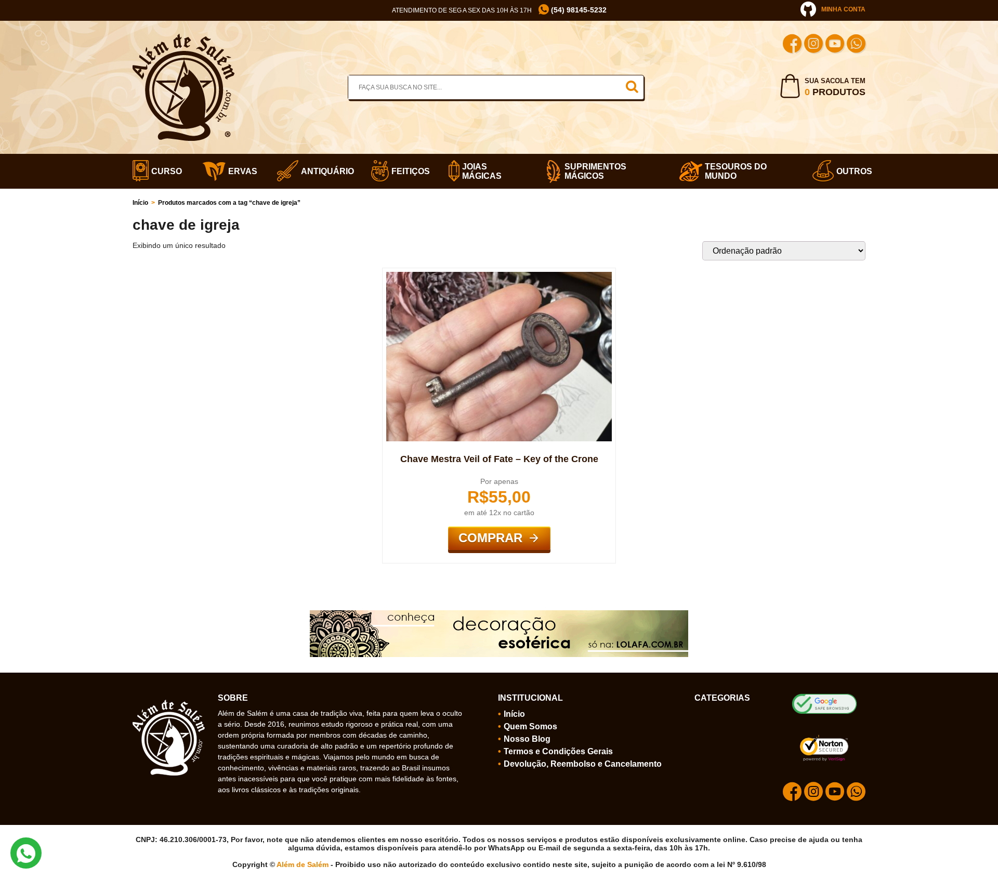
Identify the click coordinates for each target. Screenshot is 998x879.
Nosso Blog (527, 738)
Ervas (239, 171)
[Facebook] (792, 45)
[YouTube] (834, 45)
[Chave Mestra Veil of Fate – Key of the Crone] (499, 276)
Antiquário (323, 171)
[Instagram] (813, 45)
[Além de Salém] (183, 38)
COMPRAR (490, 538)
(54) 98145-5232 (578, 10)
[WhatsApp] (856, 45)
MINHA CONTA (843, 9)
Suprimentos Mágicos (595, 171)
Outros (850, 171)
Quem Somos (530, 726)
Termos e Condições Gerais (558, 751)
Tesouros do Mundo (736, 171)
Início (140, 202)
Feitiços (407, 171)
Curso (163, 171)
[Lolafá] (499, 614)
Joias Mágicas (482, 171)
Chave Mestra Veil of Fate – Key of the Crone (499, 459)
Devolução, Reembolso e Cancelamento (583, 763)
